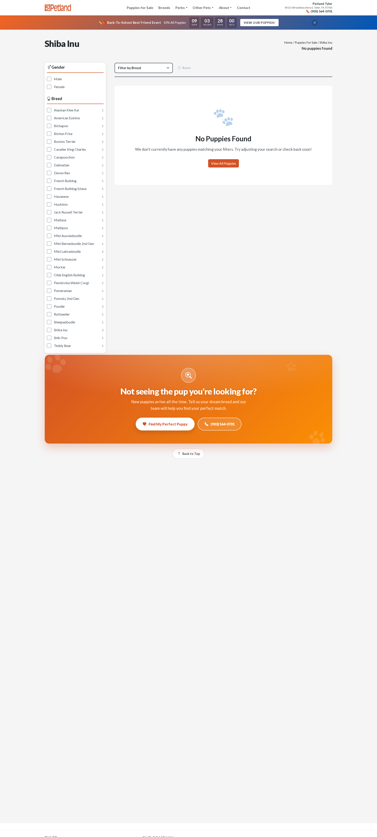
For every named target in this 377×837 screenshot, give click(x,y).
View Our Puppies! (259, 22)
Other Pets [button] (202, 7)
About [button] (224, 7)
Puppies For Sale (306, 42)
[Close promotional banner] (315, 23)
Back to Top (191, 454)
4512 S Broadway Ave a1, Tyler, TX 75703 (308, 7)
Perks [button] (180, 7)
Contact (243, 7)
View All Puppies (223, 163)
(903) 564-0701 (321, 11)
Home (288, 42)
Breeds (164, 7)
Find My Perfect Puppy (168, 424)
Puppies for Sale (140, 7)
